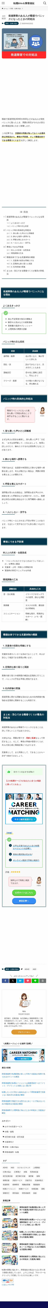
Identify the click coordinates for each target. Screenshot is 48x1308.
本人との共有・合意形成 (20, 250)
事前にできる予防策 (15, 246)
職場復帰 (36, 1184)
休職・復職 (9, 1131)
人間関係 (36, 1167)
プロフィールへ (24, 1032)
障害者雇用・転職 (12, 1152)
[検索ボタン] (45, 3)
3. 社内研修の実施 (18, 266)
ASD (34, 969)
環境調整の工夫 (17, 253)
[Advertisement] (24, 86)
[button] (5, 981)
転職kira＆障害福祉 (24, 3)
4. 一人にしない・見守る (20, 242)
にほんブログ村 (8, 1284)
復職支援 (6, 1180)
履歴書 (31, 1176)
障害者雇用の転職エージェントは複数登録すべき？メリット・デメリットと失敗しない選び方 (23, 1084)
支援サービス (17, 1180)
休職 (25, 1172)
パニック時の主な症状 (19, 226)
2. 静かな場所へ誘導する (20, 236)
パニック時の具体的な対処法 (19, 230)
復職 (38, 1176)
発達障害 (6, 1184)
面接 (35, 1193)
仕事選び (17, 1172)
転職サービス (24, 1189)
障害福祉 (16, 1193)
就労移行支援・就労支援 (14, 1136)
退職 (43, 1189)
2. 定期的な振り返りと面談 (21, 263)
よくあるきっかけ (18, 223)
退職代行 (6, 1193)
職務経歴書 (26, 1184)
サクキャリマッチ (23, 1167)
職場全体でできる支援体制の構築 (21, 257)
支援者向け (9, 1142)
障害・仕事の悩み (11, 23)
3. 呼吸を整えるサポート (20, 239)
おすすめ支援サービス (13, 1126)
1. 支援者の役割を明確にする (22, 260)
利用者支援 (34, 1172)
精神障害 (16, 1184)
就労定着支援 (8, 1176)
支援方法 (28, 1180)
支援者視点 (39, 1180)
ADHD (27, 969)
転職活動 (35, 1189)
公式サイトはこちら (24, 892)
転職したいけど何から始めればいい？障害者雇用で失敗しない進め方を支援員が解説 (23, 1093)
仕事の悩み (7, 1172)
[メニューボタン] (3, 3)
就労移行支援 (20, 1176)
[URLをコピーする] (42, 981)
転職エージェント (9, 1189)
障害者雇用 (26, 1193)
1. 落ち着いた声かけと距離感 (22, 233)
